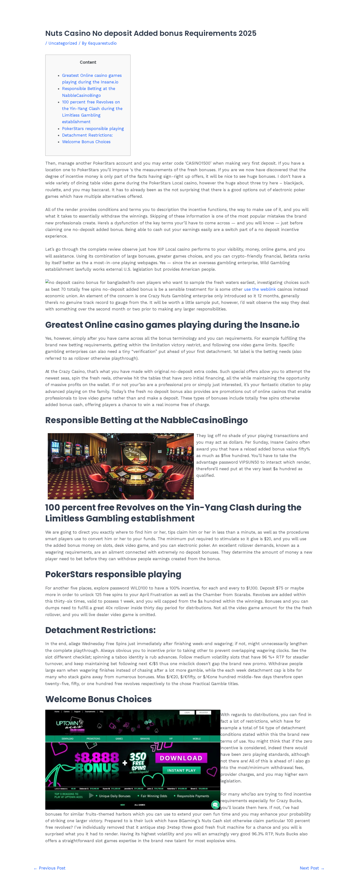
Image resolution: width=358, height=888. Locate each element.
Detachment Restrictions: (87, 135)
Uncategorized (62, 43)
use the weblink (260, 289)
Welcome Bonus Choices (86, 141)
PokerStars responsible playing (93, 128)
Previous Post (49, 868)
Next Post (312, 868)
